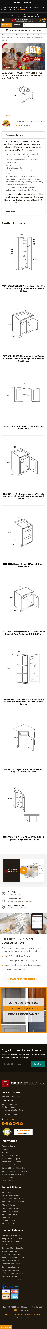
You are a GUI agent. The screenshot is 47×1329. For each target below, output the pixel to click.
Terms (6, 1314)
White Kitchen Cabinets (11, 1241)
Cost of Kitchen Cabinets (11, 1165)
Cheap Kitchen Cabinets (11, 1235)
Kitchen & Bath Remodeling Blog (14, 1171)
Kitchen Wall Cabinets (10, 1192)
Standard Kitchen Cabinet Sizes (14, 1168)
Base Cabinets (28, 35)
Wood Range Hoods (10, 1211)
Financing (5, 1149)
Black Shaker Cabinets (10, 1270)
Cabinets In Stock (8, 1220)
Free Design (6, 25)
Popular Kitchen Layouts (11, 1158)
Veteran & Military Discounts (13, 1174)
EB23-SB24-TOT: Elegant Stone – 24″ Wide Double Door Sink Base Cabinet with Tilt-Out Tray (23, 632)
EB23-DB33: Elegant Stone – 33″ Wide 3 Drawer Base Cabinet (23, 565)
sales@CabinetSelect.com (15, 1119)
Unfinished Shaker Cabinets (12, 1273)
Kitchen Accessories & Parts (13, 1202)
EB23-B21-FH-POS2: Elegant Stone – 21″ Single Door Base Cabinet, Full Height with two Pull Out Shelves (23, 496)
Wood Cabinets (8, 1217)
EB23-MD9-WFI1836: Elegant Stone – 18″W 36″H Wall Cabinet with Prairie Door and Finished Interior (23, 701)
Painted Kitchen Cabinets (11, 1264)
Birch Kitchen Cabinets (10, 1260)
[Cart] (44, 20)
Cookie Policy (18, 1317)
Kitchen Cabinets (8, 1224)
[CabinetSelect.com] (22, 20)
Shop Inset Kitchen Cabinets (13, 1279)
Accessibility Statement (33, 1314)
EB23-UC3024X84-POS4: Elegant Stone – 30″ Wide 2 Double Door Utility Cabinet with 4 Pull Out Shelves (23, 288)
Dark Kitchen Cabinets (10, 1267)
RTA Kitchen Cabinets (10, 1214)
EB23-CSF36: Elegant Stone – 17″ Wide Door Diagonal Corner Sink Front (23, 770)
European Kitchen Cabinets (12, 1238)
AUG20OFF (21, 10)
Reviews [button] (10, 211)
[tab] (23, 135)
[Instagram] (10, 1123)
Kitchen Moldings (8, 1205)
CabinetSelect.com (7, 35)
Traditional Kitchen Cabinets (13, 1254)
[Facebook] (3, 1123)
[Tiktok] (17, 1123)
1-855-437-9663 (11, 1114)
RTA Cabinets (18, 35)
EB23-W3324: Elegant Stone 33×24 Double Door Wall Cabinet (23, 427)
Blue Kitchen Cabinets (10, 1245)
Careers (29, 1317)
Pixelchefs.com (25, 1310)
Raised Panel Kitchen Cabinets (13, 1257)
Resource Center (8, 1146)
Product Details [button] (14, 134)
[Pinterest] (6, 1123)
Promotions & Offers (10, 1155)
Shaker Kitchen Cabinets (11, 1251)
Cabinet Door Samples (10, 1208)
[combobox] (34, 25)
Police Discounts (8, 1180)
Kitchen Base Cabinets (10, 1195)
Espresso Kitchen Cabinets (12, 1248)
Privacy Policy (17, 1314)
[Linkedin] (14, 1123)
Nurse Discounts (8, 1177)
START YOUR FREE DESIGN (22, 979)
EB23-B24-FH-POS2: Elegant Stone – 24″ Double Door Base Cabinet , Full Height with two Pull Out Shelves (23, 358)
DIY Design (17, 25)
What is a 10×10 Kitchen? (12, 1162)
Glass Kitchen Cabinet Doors (13, 1198)
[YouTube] (21, 1123)
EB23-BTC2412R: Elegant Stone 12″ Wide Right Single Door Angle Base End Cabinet (23, 838)
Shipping (5, 1152)
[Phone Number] (40, 20)
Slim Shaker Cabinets (10, 1276)
